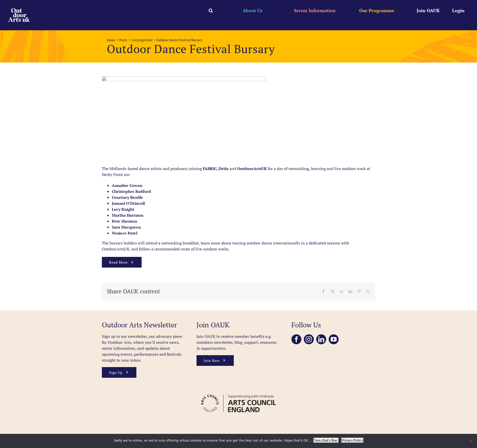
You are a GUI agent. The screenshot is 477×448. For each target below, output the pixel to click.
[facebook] (296, 339)
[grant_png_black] (238, 392)
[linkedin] (321, 339)
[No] (470, 441)
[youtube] (334, 339)
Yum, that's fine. (326, 440)
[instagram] (309, 339)
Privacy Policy (352, 440)
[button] (211, 10)
